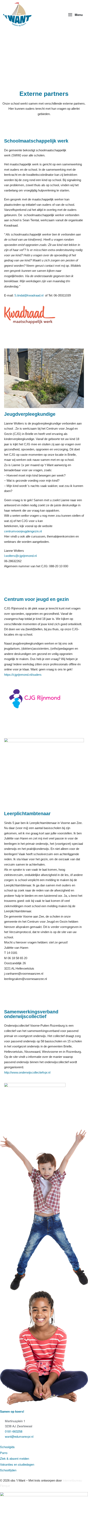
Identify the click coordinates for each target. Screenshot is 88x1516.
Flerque (5, 1485)
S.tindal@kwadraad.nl (28, 295)
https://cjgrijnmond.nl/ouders (23, 674)
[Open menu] (75, 15)
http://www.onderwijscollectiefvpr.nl (27, 1072)
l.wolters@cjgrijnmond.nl (20, 555)
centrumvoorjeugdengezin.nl (23, 531)
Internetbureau (72, 1480)
